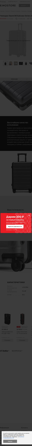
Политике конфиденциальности (13, 437)
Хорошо (10, 441)
